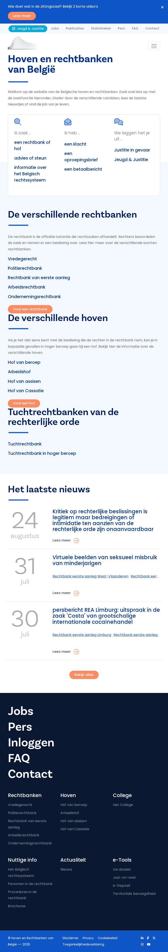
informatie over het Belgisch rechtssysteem (30, 174)
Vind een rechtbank (30, 309)
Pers (121, 28)
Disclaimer (71, 938)
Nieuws (66, 869)
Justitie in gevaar (132, 150)
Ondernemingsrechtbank (34, 297)
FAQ (135, 28)
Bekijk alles (84, 674)
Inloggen (31, 742)
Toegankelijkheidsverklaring (83, 944)
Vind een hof (24, 403)
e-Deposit (121, 885)
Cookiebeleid (107, 938)
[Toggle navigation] (154, 46)
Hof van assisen (24, 381)
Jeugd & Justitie (30, 28)
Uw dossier (122, 869)
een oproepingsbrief (81, 157)
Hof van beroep (24, 362)
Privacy (88, 938)
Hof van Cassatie (26, 391)
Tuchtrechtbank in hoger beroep (42, 453)
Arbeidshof (19, 372)
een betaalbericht (83, 169)
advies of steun (30, 158)
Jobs (55, 28)
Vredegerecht (22, 259)
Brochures (17, 906)
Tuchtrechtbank (25, 444)
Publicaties (75, 28)
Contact (152, 28)
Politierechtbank (25, 268)
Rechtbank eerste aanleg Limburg (81, 634)
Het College (123, 804)
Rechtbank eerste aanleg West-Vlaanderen (90, 576)
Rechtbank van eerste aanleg (39, 278)
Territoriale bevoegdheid (134, 893)
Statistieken (101, 28)
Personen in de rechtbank (30, 883)
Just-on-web (124, 877)
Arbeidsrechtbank (26, 287)
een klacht (75, 144)
